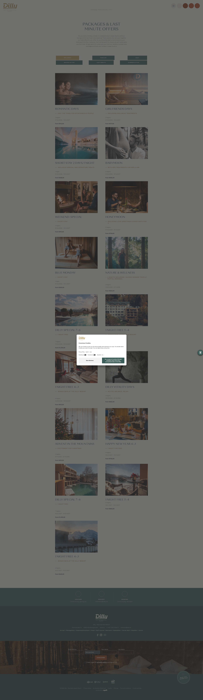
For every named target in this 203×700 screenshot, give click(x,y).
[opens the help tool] (200, 352)
